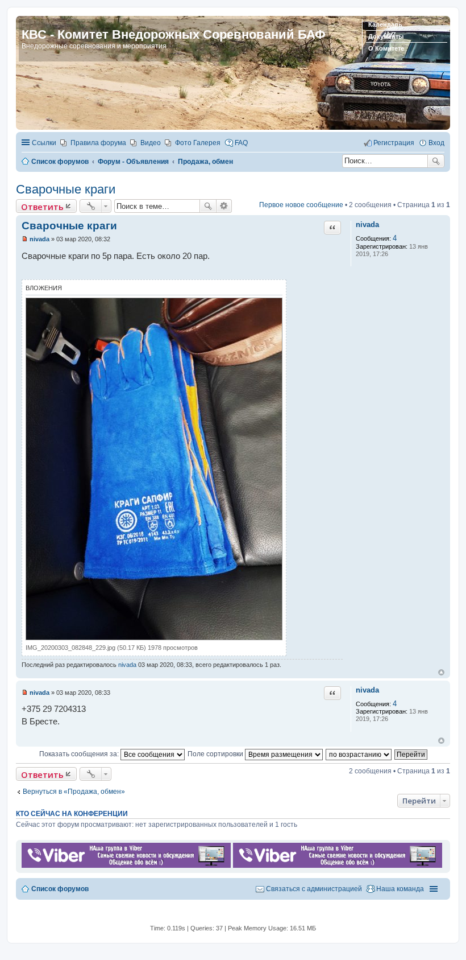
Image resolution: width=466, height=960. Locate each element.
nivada (367, 224)
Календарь (385, 24)
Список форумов (60, 889)
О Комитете (386, 48)
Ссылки (44, 143)
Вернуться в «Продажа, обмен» (74, 792)
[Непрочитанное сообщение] (25, 239)
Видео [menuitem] (150, 143)
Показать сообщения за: (79, 754)
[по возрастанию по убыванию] (359, 754)
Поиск (435, 161)
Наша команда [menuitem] (400, 889)
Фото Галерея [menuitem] (197, 143)
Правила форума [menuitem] (98, 143)
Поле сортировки (216, 754)
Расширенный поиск (224, 206)
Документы (385, 36)
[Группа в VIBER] (126, 865)
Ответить (42, 206)
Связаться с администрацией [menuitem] (314, 889)
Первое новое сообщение (301, 205)
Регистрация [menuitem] (393, 143)
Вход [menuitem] (436, 143)
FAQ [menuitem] (241, 143)
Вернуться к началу (441, 672)
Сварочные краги (65, 189)
